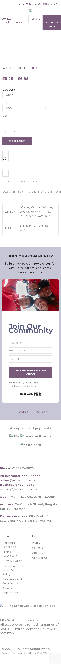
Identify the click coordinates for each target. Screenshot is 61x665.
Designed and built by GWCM (25, 653)
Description (13, 191)
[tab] (13, 191)
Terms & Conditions (9, 553)
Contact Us (7, 20)
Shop (54, 4)
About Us (38, 552)
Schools (43, 4)
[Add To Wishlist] (5, 156)
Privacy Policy (12, 561)
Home (20, 4)
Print (8, 181)
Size (6, 103)
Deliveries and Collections (12, 581)
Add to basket (17, 141)
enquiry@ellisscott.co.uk (19, 489)
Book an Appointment (11, 590)
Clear (5, 116)
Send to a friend (28, 181)
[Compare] (5, 173)
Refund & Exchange (9, 544)
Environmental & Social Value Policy (14, 570)
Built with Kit (30, 394)
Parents (30, 4)
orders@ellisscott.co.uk (18, 480)
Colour (9, 89)
